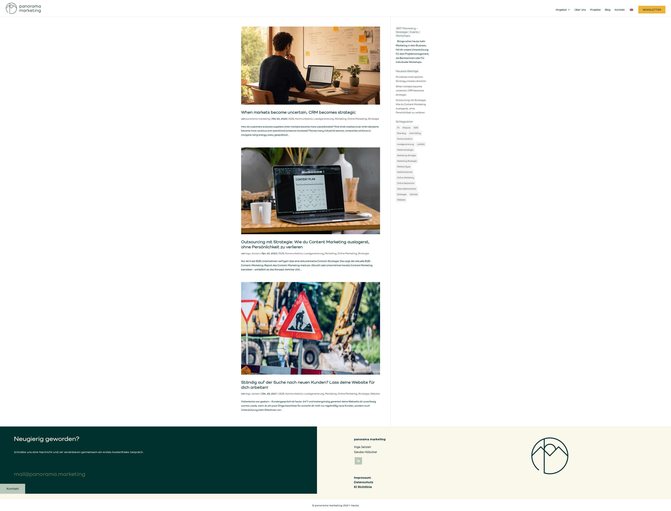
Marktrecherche (404, 172)
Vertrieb (413, 194)
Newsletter (652, 9)
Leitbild (420, 144)
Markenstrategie (405, 149)
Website (375, 393)
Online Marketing (357, 118)
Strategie (373, 118)
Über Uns (580, 9)
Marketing (341, 118)
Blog (607, 9)
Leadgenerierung (324, 118)
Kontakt (620, 9)
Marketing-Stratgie (406, 155)
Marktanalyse (403, 166)
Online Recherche (405, 183)
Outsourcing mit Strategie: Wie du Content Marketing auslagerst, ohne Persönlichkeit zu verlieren (305, 244)
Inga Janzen (253, 253)
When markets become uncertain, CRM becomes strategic (298, 112)
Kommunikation (304, 118)
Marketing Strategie (407, 161)
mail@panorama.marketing (49, 473)
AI (398, 127)
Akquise (406, 127)
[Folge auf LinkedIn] (358, 461)
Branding (401, 133)
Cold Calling (415, 133)
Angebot (561, 9)
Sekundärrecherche (406, 188)
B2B (291, 118)
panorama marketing (258, 118)
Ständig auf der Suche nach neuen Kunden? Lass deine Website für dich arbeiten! (308, 385)
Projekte (595, 9)
